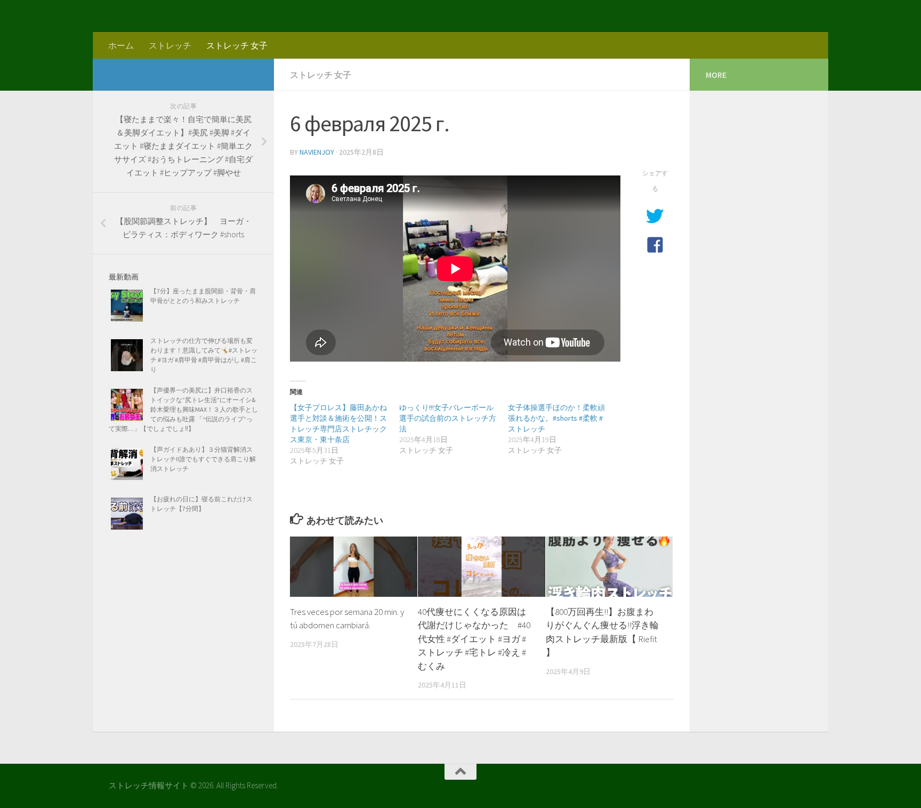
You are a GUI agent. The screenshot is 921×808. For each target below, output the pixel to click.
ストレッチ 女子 (237, 45)
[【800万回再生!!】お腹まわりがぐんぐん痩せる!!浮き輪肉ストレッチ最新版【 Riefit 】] (609, 566)
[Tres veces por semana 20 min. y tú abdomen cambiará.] (353, 566)
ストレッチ (170, 45)
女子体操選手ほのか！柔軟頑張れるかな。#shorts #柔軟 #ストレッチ (556, 418)
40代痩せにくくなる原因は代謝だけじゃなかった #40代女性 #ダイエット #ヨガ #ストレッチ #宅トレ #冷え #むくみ (474, 639)
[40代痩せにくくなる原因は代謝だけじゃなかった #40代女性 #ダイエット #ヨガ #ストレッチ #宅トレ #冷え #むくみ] (481, 566)
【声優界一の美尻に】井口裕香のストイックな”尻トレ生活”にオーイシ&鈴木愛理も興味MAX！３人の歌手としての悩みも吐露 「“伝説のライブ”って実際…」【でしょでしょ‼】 (183, 409)
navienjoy (317, 152)
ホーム (121, 45)
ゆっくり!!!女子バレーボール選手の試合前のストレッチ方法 (447, 418)
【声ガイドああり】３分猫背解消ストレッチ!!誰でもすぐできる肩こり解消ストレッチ (203, 459)
